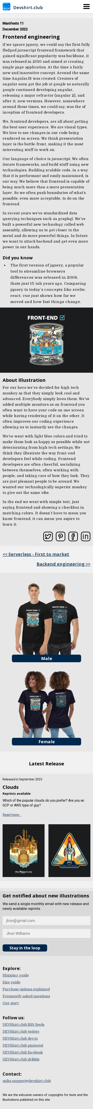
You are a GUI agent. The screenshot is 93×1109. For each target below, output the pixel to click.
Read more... (12, 815)
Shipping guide (16, 975)
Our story (11, 1003)
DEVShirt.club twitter (21, 1032)
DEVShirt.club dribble (21, 1059)
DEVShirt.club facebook (23, 1052)
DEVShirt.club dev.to (20, 1039)
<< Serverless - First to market (36, 554)
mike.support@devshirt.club (27, 1081)
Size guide (11, 982)
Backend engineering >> (63, 564)
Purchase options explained (26, 989)
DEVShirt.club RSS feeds (23, 1025)
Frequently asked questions (26, 996)
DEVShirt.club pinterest (23, 1046)
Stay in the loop (25, 947)
